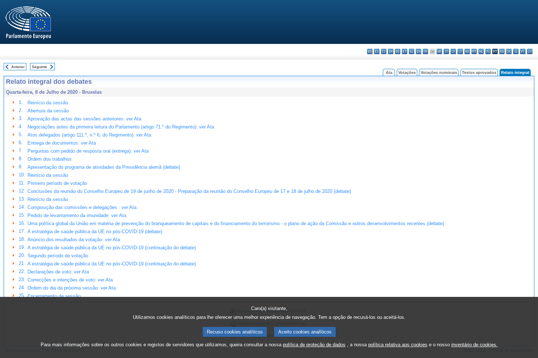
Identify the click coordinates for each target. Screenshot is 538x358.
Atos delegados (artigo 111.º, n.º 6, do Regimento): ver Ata (89, 135)
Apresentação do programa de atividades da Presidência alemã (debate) (103, 167)
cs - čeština (383, 51)
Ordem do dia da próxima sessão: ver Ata (71, 288)
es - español (377, 51)
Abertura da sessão (48, 110)
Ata (389, 72)
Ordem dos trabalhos (49, 159)
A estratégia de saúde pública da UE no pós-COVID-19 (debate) (94, 231)
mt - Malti (474, 51)
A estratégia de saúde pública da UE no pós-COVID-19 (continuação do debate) (111, 247)
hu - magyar (467, 51)
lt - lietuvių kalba (460, 51)
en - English (418, 51)
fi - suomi (523, 51)
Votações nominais (439, 72)
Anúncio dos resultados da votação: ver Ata (73, 239)
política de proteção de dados (314, 344)
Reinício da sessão (47, 102)
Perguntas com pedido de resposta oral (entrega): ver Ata (88, 151)
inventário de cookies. (474, 344)
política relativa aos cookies (397, 344)
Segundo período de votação (57, 255)
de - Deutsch (397, 51)
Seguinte (39, 67)
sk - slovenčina (509, 51)
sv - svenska (530, 51)
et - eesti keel (404, 51)
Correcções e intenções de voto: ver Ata (70, 280)
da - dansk (390, 51)
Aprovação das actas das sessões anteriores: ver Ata (84, 119)
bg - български (370, 51)
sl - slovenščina (516, 51)
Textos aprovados (479, 72)
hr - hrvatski (439, 51)
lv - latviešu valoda (453, 51)
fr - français (425, 51)
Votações (407, 72)
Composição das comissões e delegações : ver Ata (82, 207)
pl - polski (488, 51)
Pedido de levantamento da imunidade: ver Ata (76, 215)
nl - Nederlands (481, 51)
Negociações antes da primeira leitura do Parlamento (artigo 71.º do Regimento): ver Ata (120, 127)
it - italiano (446, 51)
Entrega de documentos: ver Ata (61, 143)
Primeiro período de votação (57, 183)
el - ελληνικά (411, 51)
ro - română (502, 51)
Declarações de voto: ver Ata (58, 272)
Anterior (18, 67)
